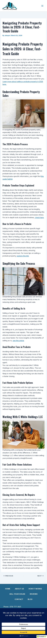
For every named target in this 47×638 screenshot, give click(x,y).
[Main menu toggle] (42, 5)
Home (7, 589)
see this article (18, 341)
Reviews (34, 594)
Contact (19, 599)
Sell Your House (17, 594)
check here (39, 218)
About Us (19, 589)
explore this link (23, 256)
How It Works (35, 589)
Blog (30, 599)
